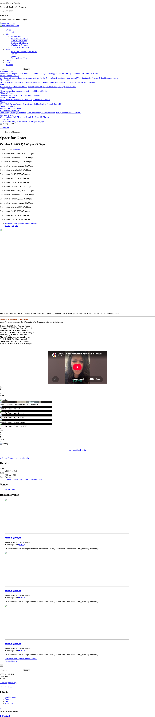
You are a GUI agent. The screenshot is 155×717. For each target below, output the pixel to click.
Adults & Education (7, 97)
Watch (8, 30)
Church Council (22, 73)
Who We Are (5, 73)
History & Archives (72, 73)
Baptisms (38, 87)
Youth (18, 95)
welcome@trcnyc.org (8, 683)
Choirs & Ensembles (19, 58)
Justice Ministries (74, 113)
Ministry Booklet (66, 82)
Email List (9, 703)
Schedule (23, 87)
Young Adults (26, 95)
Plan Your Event (6, 115)
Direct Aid (31, 113)
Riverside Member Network (84, 82)
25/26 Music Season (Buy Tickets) (24, 52)
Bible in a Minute (40, 91)
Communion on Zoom (24, 91)
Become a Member (7, 82)
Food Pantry (4, 113)
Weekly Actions (62, 113)
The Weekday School (96, 78)
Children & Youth (7, 93)
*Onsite (15, 479)
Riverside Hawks (111, 78)
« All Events (4, 128)
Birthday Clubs (21, 82)
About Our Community (9, 71)
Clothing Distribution (18, 113)
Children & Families (8, 95)
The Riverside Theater (40, 117)
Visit (7, 34)
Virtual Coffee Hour (7, 91)
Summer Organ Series (24, 104)
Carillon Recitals (39, 104)
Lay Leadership (35, 73)
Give (2, 121)
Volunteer (8, 121)
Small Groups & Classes (9, 100)
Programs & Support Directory (53, 73)
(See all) (16, 149)
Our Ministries (10, 697)
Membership (5, 80)
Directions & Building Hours (11, 78)
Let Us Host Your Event (20, 47)
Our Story (8, 699)
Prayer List (47, 87)
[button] (77, 386)
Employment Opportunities (77, 78)
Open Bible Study (26, 100)
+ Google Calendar (7, 458)
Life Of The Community (28, 479)
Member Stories (53, 82)
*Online (8, 479)
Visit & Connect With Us (9, 76)
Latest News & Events (89, 73)
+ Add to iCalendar (22, 458)
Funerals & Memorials (16, 117)
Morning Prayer (57, 87)
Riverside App (60, 78)
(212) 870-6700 (6, 687)
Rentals (28, 117)
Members (9, 65)
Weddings (4, 117)
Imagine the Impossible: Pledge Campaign (28, 121)
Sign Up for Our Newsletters (44, 78)
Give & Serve (5, 119)
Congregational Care (8, 106)
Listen (13, 32)
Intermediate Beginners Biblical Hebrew (21, 223)
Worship (3, 84)
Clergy (13, 73)
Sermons (31, 87)
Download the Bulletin (77, 450)
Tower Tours (27, 78)
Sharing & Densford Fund (45, 113)
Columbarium (16, 108)
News (7, 701)
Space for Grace (70, 87)
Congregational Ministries (37, 82)
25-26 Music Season (8, 104)
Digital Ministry (6, 89)
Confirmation (37, 95)
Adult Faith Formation (41, 100)
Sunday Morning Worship (10, 87)
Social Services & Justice (9, 111)
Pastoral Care (5, 108)
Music (8, 49)
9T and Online (10, 489)
